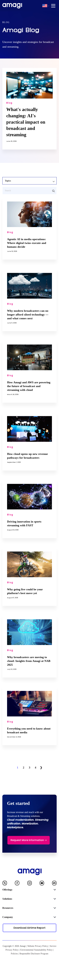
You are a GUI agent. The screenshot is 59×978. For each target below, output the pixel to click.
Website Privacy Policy (37, 946)
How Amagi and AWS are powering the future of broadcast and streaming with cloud (28, 386)
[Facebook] (17, 884)
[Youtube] (41, 884)
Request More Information (27, 840)
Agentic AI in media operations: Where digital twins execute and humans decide (26, 243)
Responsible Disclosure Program (34, 953)
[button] (45, 5)
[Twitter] (4, 884)
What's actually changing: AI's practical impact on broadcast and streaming (25, 122)
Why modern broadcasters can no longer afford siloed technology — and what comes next (27, 314)
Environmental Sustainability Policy (36, 950)
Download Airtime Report (29, 928)
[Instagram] (29, 884)
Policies (14, 953)
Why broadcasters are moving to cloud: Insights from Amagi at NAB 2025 (28, 661)
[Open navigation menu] (53, 6)
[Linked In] (54, 884)
